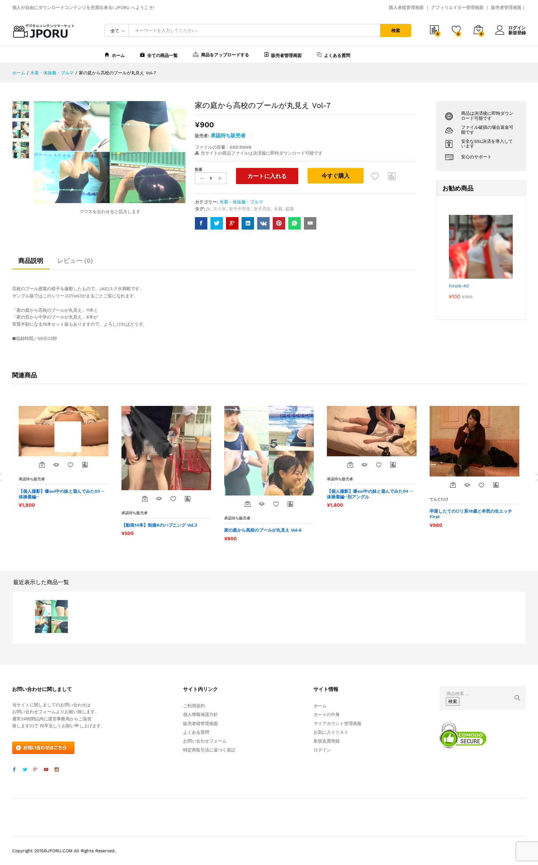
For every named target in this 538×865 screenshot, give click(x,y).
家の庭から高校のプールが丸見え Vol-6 (263, 530)
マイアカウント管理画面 (337, 723)
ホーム (118, 55)
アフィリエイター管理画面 (457, 7)
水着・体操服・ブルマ (241, 201)
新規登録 (517, 32)
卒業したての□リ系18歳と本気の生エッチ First (471, 514)
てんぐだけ (439, 499)
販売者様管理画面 (200, 723)
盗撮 (289, 208)
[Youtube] (46, 769)
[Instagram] (56, 769)
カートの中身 (327, 714)
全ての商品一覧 (162, 55)
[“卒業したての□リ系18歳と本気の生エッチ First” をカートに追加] (453, 485)
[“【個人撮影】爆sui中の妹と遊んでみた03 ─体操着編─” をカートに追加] (42, 464)
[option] (63, 456)
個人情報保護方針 (200, 714)
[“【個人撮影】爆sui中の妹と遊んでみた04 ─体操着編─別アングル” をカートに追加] (350, 464)
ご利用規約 (194, 705)
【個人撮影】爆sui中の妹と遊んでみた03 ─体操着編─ (61, 494)
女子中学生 (240, 208)
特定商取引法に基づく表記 (209, 749)
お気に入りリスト (331, 732)
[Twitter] (25, 769)
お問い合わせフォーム (205, 740)
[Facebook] (14, 769)
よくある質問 (337, 55)
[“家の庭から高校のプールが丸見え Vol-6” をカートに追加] (247, 504)
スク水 (219, 208)
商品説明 (30, 261)
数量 (198, 169)
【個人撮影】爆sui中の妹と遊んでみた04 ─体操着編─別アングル (370, 494)
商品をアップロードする (225, 54)
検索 (395, 30)
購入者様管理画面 (406, 7)
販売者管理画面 (506, 7)
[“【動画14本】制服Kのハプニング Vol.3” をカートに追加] (144, 498)
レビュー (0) (75, 261)
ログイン (517, 27)
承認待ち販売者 (228, 135)
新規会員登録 (327, 740)
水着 (278, 208)
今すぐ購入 (336, 175)
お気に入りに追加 (375, 176)
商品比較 (392, 176)
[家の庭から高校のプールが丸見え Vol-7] (201, 223)
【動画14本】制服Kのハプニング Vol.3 (159, 525)
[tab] (31, 263)
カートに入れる (267, 176)
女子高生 (262, 208)
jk (208, 208)
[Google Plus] (35, 769)
